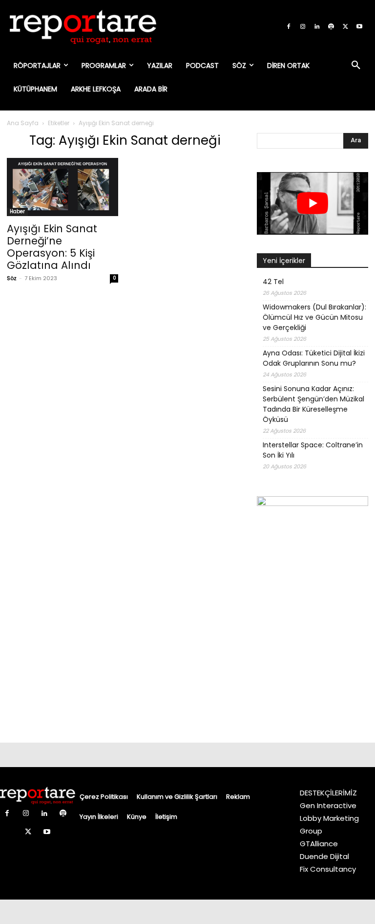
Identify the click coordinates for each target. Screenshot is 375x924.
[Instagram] (303, 27)
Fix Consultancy (328, 869)
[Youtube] (359, 27)
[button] (356, 65)
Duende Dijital (324, 856)
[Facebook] (288, 27)
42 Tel (273, 281)
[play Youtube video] (312, 203)
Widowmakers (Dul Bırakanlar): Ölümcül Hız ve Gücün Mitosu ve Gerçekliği (314, 317)
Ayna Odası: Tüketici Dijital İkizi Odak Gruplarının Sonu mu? (314, 358)
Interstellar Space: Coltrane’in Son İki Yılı (313, 450)
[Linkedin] (317, 27)
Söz (12, 278)
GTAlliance (319, 843)
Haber (17, 211)
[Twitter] (345, 27)
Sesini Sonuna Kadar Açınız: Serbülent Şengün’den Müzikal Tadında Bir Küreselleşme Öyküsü (313, 404)
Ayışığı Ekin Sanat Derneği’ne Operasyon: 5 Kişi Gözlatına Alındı (52, 246)
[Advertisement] (312, 675)
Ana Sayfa (23, 123)
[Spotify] (331, 27)
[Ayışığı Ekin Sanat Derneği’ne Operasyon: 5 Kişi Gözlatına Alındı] (62, 187)
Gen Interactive (328, 805)
